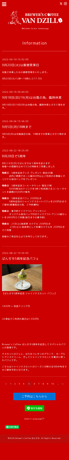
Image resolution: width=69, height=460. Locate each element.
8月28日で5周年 (14, 156)
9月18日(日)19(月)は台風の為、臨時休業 (32, 97)
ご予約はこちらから (34, 396)
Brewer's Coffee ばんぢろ (27, 438)
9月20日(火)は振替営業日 (20, 65)
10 (52, 383)
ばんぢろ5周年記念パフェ (20, 259)
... (58, 383)
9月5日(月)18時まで (17, 127)
